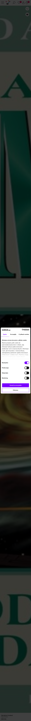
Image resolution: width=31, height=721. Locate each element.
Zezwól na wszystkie (15, 385)
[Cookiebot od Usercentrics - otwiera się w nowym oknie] (22, 330)
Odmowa (15, 390)
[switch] (26, 368)
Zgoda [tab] (5, 334)
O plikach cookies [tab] (24, 334)
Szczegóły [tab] (13, 334)
